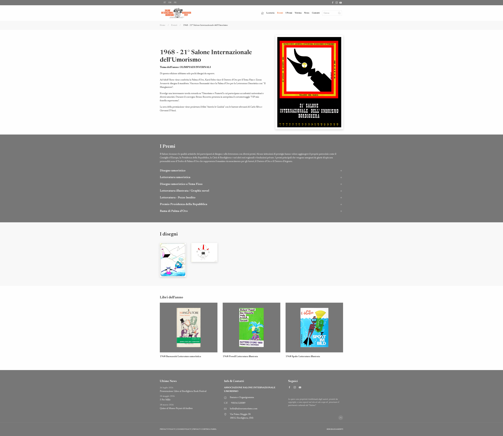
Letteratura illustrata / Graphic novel (184, 190)
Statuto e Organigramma (242, 397)
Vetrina (298, 13)
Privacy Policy (167, 429)
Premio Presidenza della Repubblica (183, 204)
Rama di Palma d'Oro (174, 211)
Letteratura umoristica (175, 177)
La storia (270, 13)
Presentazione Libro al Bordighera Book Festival (183, 390)
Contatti (316, 13)
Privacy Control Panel (205, 429)
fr (175, 3)
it (165, 3)
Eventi (280, 13)
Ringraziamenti (335, 429)
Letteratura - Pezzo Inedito (177, 197)
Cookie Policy (184, 429)
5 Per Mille (167, 398)
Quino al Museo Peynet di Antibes (176, 407)
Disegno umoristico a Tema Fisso (181, 184)
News (306, 13)
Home (162, 25)
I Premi (289, 13)
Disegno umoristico (172, 170)
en (169, 3)
